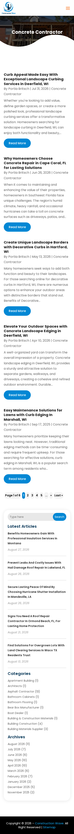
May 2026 (14, 760)
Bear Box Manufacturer (23, 707)
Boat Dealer (16, 713)
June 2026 (15, 755)
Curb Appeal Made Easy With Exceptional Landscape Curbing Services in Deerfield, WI (34, 79)
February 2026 (17, 776)
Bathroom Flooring (20, 702)
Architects (15, 686)
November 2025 (18, 792)
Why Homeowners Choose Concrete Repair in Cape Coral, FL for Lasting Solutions (35, 163)
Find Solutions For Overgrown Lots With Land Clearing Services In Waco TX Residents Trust (36, 650)
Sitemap (49, 827)
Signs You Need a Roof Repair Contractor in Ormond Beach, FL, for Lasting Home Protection (34, 621)
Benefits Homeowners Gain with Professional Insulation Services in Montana (32, 538)
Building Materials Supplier (25, 729)
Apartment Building (21, 681)
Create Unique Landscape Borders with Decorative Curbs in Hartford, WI (36, 247)
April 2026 (14, 765)
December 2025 (19, 787)
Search (59, 517)
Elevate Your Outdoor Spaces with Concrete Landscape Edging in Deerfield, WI (35, 331)
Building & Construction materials (30, 718)
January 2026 (17, 782)
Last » (58, 495)
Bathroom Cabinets (21, 697)
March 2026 (16, 771)
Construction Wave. (49, 823)
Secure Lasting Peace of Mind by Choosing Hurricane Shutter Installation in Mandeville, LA (37, 592)
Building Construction (22, 724)
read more (17, 143)
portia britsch (18, 88)
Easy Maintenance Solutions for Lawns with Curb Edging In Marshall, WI (33, 415)
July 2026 (14, 749)
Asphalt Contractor (21, 691)
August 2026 (16, 744)
